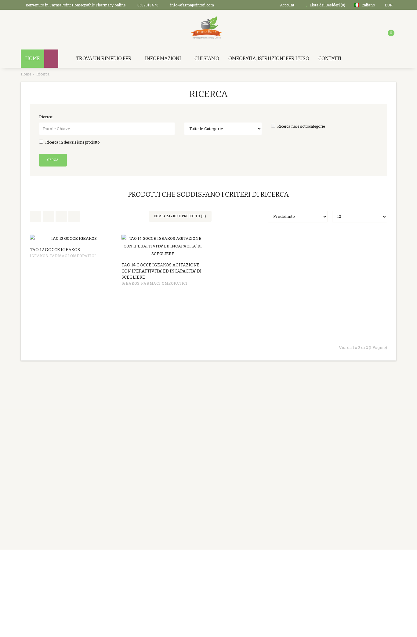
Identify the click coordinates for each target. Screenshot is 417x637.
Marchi (252, 445)
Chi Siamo (206, 58)
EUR (389, 4)
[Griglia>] (61, 216)
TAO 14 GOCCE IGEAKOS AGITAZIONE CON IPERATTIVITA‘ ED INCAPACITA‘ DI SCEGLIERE (161, 271)
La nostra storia (132, 460)
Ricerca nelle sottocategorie (301, 126)
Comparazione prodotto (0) (180, 216)
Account (189, 452)
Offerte (252, 467)
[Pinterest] (353, 562)
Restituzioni (192, 460)
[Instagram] (390, 562)
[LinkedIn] (365, 562)
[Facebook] (340, 562)
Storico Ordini (194, 467)
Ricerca (42, 73)
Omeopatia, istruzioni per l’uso (268, 58)
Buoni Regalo (257, 452)
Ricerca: (46, 116)
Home (26, 73)
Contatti (329, 58)
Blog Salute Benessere (266, 490)
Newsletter (256, 475)
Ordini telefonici (132, 467)
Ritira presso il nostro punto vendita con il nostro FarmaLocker (143, 513)
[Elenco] (35, 216)
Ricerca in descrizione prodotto (72, 142)
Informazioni (163, 58)
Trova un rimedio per (104, 58)
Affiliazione (256, 460)
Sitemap (253, 483)
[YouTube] (378, 562)
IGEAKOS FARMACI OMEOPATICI (63, 255)
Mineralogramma (134, 529)
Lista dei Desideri (198, 475)
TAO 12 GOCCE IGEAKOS (55, 249)
